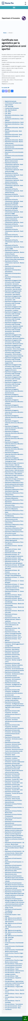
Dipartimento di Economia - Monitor (14, 140)
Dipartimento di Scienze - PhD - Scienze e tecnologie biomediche (13, 632)
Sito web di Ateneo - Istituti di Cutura (14, 971)
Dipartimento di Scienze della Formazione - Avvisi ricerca (12, 655)
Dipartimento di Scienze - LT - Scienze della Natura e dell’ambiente (14, 585)
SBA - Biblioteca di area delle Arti (13, 918)
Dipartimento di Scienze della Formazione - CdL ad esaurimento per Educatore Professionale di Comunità (14, 668)
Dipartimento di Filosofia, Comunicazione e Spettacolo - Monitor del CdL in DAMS (14, 247)
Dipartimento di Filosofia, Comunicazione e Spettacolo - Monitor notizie (14, 262)
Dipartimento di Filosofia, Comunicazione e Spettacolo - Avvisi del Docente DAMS (14, 169)
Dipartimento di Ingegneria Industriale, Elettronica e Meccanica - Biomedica (14, 406)
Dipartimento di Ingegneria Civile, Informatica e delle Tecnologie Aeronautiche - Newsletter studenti (14, 324)
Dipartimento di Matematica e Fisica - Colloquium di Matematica (14, 497)
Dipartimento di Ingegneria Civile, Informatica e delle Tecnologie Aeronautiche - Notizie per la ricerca (14, 341)
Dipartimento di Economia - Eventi (13, 134)
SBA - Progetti (8, 939)
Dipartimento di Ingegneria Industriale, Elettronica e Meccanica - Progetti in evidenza (14, 454)
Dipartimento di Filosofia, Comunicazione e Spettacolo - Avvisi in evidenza (14, 196)
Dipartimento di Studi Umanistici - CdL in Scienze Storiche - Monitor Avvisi (14, 852)
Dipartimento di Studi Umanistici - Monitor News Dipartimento (13, 866)
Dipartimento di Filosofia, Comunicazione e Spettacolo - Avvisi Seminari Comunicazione (14, 217)
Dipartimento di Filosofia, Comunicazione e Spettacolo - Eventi (14, 221)
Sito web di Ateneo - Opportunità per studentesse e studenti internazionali (14, 982)
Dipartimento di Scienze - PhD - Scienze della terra (13, 629)
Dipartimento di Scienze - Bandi (13, 553)
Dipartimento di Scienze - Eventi (13, 558)
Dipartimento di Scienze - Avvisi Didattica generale (13, 550)
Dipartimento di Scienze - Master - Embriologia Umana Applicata (13, 595)
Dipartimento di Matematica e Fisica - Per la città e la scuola (14, 532)
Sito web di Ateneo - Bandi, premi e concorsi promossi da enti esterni (13, 964)
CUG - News (8, 113)
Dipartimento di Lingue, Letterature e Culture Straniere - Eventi (14, 476)
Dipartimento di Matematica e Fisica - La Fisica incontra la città (14, 518)
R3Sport (7, 916)
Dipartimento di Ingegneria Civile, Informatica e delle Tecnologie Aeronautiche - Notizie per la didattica (14, 336)
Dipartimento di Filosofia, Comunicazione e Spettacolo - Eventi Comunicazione (14, 226)
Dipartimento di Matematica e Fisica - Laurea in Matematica (14, 525)
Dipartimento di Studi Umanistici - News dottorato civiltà (13, 869)
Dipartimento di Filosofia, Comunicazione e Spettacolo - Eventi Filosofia (14, 236)
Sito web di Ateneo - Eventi (12, 969)
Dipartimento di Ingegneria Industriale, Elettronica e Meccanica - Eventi (14, 422)
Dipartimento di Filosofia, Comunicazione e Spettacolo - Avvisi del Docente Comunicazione (14, 164)
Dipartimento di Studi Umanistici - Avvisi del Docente (13, 822)
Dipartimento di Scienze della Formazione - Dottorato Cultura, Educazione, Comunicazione (13, 744)
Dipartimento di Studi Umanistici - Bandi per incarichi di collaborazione (14, 829)
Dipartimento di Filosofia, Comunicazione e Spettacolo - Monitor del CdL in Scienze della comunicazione (14, 257)
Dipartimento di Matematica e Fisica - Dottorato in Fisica (14, 504)
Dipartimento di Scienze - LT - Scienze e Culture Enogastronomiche (14, 588)
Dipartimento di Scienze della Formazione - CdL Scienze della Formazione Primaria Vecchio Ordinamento (12, 732)
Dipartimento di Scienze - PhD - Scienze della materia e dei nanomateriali (13, 624)
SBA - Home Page (9, 937)
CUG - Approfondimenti (11, 110)
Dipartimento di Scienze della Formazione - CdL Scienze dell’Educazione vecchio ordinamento (14, 726)
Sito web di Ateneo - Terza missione (14, 1004)
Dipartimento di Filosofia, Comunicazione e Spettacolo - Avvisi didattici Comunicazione (14, 180)
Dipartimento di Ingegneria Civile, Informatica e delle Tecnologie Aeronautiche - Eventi (13, 303)
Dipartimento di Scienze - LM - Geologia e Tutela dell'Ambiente (13, 574)
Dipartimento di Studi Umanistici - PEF (14, 890)
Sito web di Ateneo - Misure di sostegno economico (12, 973)
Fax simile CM (5, 87)
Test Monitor (8, 1009)
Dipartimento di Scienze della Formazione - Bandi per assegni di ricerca (13, 659)
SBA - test (7, 941)
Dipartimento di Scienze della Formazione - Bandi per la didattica (14, 664)
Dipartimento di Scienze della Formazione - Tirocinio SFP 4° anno (14, 785)
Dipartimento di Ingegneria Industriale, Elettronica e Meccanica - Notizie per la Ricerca (14, 443)
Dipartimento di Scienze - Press (13, 635)
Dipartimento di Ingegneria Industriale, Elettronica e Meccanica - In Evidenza (14, 401)
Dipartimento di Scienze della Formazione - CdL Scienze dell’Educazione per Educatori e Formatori (13, 713)
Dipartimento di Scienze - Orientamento (11, 615)
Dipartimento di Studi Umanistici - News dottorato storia (13, 873)
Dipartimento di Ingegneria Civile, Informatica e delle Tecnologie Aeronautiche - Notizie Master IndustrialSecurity (13, 330)
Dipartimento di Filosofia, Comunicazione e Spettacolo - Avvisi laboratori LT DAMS (14, 212)
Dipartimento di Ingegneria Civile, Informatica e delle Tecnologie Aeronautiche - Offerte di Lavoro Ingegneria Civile (13, 360)
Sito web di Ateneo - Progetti (12, 985)
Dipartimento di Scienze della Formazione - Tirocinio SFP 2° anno (14, 778)
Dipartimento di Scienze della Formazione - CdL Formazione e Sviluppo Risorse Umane (13, 679)
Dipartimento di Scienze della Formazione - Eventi (12, 754)
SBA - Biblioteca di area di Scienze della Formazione (13, 920)
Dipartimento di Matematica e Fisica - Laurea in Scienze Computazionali (14, 529)
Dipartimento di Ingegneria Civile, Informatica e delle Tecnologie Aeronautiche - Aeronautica (13, 282)
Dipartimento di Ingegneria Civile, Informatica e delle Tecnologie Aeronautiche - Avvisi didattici (13, 292)
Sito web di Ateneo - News (11, 976)
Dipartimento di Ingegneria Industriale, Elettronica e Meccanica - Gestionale (14, 433)
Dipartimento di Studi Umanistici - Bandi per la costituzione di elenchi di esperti (14, 839)
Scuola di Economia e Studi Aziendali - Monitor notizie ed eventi (14, 950)
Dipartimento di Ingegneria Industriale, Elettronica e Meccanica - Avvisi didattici (14, 396)
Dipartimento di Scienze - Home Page (14, 560)
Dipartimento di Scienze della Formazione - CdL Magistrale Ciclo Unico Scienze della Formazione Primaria (13, 685)
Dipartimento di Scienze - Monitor (13, 598)
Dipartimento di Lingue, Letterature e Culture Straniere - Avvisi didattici (14, 472)
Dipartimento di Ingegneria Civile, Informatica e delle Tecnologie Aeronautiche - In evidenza (13, 308)
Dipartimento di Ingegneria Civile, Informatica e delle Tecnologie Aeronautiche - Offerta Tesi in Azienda (14, 347)
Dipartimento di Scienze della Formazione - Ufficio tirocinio (12, 797)
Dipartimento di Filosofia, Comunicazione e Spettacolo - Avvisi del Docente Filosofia (14, 175)
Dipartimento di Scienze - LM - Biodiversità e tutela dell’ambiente (13, 562)
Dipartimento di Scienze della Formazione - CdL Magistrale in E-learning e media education (13, 698)
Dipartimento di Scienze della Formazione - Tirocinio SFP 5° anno (14, 789)
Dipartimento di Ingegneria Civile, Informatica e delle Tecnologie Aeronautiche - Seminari (13, 378)
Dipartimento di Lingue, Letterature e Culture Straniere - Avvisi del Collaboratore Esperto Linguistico (14, 464)
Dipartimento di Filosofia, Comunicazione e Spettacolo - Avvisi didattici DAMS (14, 185)
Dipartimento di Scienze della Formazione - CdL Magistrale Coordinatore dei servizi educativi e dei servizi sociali (14, 692)
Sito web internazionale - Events (13, 1006)
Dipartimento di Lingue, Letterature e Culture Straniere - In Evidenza (14, 479)
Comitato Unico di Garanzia (12, 108)
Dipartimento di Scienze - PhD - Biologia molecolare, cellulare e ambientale (13, 619)
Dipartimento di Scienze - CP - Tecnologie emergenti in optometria (14, 555)
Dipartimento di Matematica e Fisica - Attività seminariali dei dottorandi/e (14, 483)
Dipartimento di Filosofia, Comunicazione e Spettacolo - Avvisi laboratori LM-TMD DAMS (14, 206)
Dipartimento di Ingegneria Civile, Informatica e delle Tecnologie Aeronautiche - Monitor (13, 319)
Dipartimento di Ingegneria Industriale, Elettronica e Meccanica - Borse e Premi (14, 412)
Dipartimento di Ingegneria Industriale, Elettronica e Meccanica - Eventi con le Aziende (14, 428)
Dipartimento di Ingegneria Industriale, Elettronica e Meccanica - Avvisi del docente (14, 391)
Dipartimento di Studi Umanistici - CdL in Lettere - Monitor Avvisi (14, 843)
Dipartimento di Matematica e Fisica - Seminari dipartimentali (14, 539)
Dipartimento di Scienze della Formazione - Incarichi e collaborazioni (14, 761)
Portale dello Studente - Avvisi (12, 914)
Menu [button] (25, 1019)
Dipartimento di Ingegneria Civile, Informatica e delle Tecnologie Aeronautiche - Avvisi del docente (13, 287)
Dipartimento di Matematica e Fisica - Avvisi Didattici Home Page (14, 490)
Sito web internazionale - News (13, 1008)
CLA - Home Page (9, 106)
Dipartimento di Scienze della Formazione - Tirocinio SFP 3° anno (14, 782)
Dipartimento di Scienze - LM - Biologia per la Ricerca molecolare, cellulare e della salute (14, 566)
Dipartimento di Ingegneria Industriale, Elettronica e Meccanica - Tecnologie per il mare (14, 459)
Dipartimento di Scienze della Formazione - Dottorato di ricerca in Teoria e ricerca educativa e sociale (14, 749)
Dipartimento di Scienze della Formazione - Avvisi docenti (12, 652)
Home (4, 33)
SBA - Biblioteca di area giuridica (13, 930)
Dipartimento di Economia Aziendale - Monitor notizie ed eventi (14, 160)
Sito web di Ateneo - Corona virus (13, 967)
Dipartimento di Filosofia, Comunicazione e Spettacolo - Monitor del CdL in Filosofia (14, 252)
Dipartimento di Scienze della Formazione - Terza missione (12, 775)
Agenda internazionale (10, 101)
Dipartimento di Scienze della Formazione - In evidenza (12, 757)
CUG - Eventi (8, 112)
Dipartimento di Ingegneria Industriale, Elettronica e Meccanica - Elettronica (14, 417)
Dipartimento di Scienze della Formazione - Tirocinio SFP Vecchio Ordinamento (14, 793)
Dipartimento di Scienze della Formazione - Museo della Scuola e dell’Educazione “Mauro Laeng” (13, 765)
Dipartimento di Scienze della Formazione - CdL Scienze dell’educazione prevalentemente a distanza (14, 720)
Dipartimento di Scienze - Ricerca (13, 637)
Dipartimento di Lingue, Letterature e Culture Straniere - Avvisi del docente (14, 469)
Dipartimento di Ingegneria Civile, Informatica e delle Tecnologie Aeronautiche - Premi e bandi (13, 373)
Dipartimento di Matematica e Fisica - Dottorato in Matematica (14, 508)
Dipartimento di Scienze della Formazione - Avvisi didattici (12, 648)
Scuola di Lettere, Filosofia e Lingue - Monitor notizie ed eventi (14, 961)
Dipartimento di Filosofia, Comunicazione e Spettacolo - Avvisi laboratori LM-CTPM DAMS (14, 201)
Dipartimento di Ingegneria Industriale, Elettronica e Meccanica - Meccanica (14, 438)
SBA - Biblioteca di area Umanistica (14, 936)
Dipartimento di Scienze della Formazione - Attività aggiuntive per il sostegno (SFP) (14, 644)
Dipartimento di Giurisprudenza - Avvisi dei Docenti (13, 267)
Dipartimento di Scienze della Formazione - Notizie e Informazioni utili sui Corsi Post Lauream (14, 770)
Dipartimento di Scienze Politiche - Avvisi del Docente (13, 801)
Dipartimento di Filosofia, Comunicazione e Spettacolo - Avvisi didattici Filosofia (14, 190)
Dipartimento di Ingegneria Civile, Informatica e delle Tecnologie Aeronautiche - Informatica (13, 313)
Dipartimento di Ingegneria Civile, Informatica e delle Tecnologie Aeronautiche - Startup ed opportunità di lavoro (13, 384)
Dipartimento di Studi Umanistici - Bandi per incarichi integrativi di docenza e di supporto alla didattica (14, 833)
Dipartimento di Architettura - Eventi (14, 122)
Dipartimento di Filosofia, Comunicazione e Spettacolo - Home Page (14, 241)
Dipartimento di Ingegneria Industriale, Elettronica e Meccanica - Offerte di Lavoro (14, 449)
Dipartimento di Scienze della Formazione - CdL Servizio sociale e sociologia (13, 739)
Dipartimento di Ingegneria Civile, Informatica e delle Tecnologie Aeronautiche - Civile (13, 298)
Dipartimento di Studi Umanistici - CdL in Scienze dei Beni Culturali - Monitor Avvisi (14, 847)
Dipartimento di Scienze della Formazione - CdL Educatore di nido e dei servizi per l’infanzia (14, 674)
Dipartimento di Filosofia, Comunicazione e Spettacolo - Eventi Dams (14, 231)
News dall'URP (8, 913)
